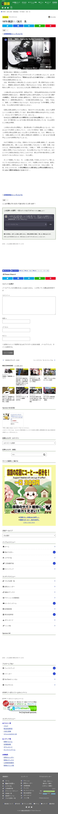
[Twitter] (5, 8)
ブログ (6, 726)
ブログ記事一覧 (9, 581)
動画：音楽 (28, 270)
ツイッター (8, 674)
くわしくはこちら (29, 522)
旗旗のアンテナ (9, 592)
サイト (4, 336)
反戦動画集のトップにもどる (13, 34)
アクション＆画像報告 (11, 598)
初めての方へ (8, 552)
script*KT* (54, 788)
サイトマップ (9, 569)
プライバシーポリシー (11, 791)
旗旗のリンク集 (9, 765)
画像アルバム (8, 741)
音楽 (22, 270)
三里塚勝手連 (9, 563)
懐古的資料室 (8, 614)
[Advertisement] (29, 255)
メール (5, 327)
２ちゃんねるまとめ (10, 734)
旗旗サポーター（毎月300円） (30, 520)
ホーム (6, 546)
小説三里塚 (7, 731)
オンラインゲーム (11, 603)
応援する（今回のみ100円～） (30, 517)
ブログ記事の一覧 (10, 798)
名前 (4, 318)
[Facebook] (2, 8)
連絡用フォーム (9, 796)
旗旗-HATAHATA (25, 810)
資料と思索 (9, 11)
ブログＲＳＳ (8, 685)
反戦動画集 (5, 17)
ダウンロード (8, 620)
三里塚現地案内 (9, 763)
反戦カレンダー (9, 586)
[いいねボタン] (4, 30)
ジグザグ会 (8, 558)
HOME (4, 11)
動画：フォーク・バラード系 (41, 270)
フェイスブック (9, 668)
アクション (26, 781)
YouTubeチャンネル (10, 679)
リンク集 (8, 626)
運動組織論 (15, 11)
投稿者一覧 (8, 793)
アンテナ (26, 788)
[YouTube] (8, 8)
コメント (5, 295)
